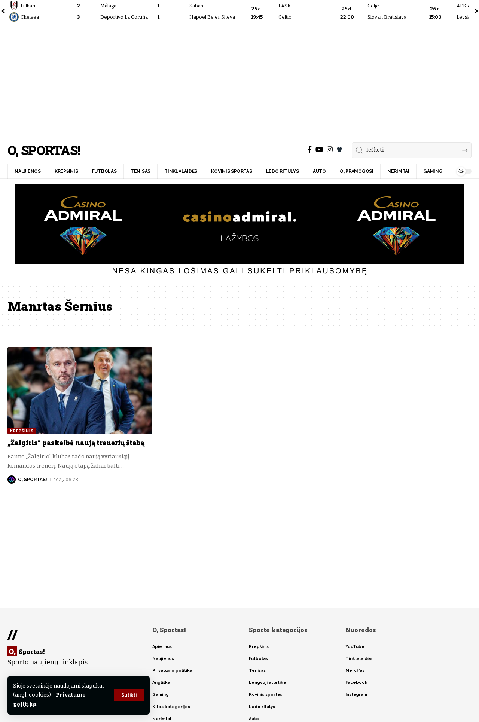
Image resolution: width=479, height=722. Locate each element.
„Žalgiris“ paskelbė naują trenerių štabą (75, 442)
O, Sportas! (43, 150)
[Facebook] (310, 149)
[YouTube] (319, 149)
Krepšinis (22, 431)
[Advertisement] (239, 80)
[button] (129, 695)
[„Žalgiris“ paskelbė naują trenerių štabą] (79, 390)
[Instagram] (330, 149)
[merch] (339, 150)
